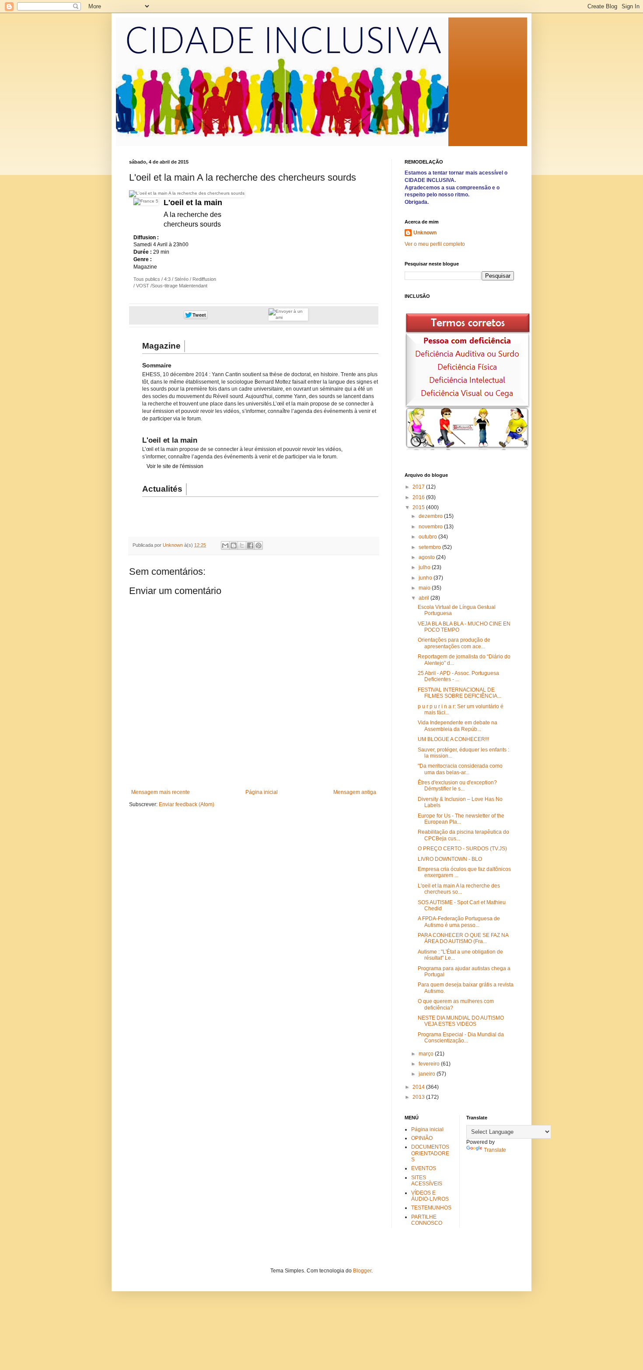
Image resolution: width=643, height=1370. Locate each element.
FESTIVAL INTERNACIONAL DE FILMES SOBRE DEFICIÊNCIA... (459, 693)
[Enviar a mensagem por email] (225, 545)
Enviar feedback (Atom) (186, 804)
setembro (430, 547)
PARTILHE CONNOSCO (426, 1220)
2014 (419, 1087)
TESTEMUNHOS (431, 1208)
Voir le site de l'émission (175, 466)
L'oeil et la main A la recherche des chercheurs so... (459, 889)
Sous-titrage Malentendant (179, 285)
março (427, 1054)
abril (424, 598)
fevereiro (430, 1064)
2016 (419, 497)
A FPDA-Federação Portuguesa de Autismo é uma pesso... (459, 922)
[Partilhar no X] (242, 545)
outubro (428, 537)
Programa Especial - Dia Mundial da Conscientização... (461, 1037)
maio (425, 588)
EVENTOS (423, 1168)
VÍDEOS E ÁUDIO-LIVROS (430, 1196)
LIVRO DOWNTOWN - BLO (450, 859)
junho (426, 578)
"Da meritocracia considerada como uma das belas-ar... (460, 769)
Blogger (362, 1271)
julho (425, 567)
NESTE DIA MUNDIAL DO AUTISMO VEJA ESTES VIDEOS (461, 1021)
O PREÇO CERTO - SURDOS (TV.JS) (462, 849)
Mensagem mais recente (160, 792)
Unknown (425, 233)
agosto (427, 557)
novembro (431, 527)
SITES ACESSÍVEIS (426, 1180)
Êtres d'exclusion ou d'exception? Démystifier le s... (457, 785)
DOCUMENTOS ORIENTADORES (430, 1153)
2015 (419, 507)
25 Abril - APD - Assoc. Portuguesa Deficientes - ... (458, 676)
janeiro (428, 1074)
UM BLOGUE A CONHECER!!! (453, 739)
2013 (419, 1097)
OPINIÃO (422, 1138)
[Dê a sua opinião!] (233, 545)
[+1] (249, 315)
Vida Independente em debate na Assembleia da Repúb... (457, 726)
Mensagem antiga (354, 792)
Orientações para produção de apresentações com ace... (454, 643)
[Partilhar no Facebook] (250, 545)
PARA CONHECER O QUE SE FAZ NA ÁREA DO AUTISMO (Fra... (463, 938)
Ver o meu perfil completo (435, 244)
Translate (495, 1150)
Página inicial (261, 792)
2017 (419, 487)
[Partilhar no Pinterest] (258, 545)
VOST (142, 285)
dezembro (431, 516)
